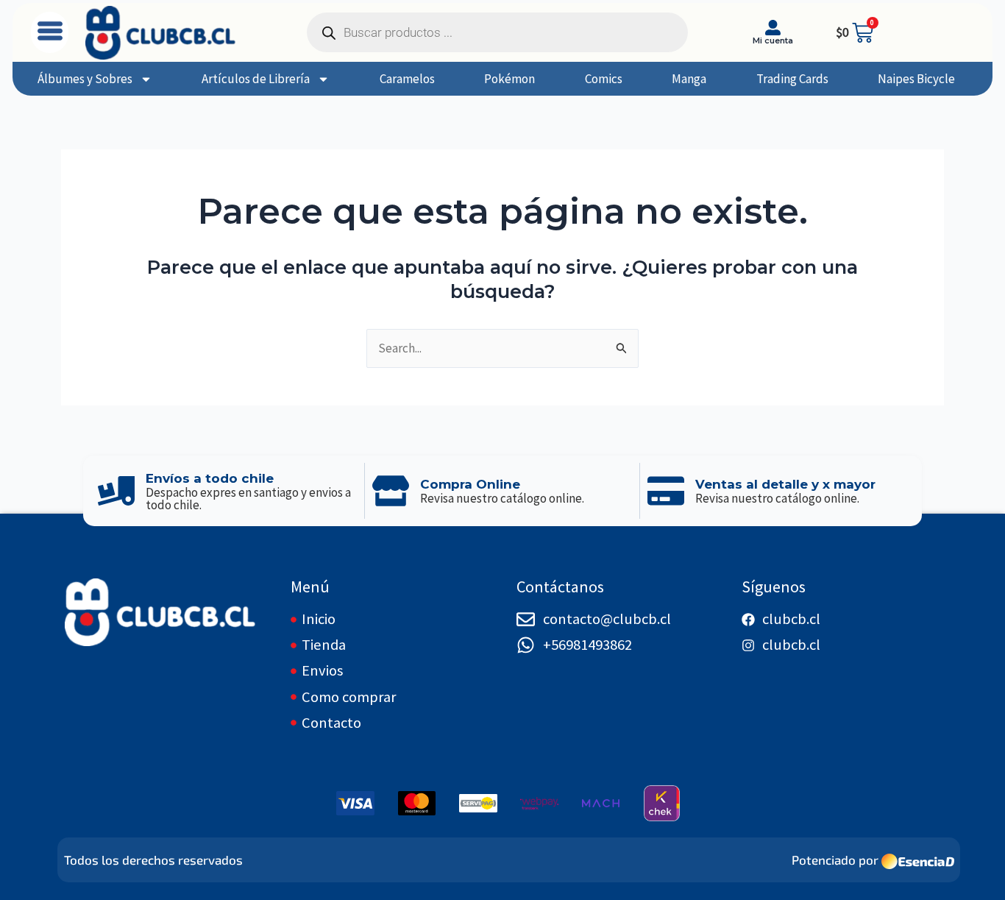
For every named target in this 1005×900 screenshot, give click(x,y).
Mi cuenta (773, 40)
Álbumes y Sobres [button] (85, 79)
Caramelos (407, 79)
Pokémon (509, 79)
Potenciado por (835, 859)
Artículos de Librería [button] (256, 79)
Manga (689, 79)
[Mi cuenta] (773, 27)
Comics (603, 79)
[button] (49, 32)
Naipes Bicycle (916, 79)
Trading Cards (792, 79)
